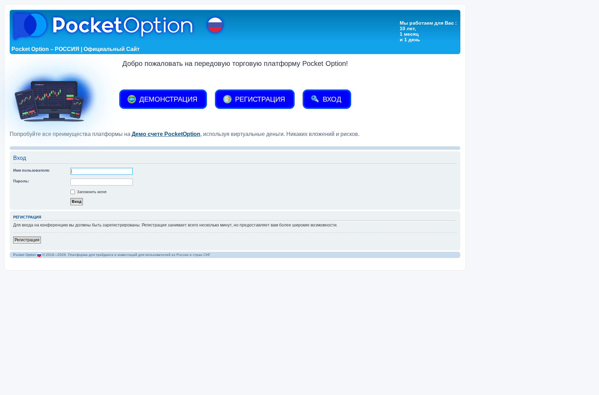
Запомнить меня (91, 192)
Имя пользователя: (31, 170)
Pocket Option (24, 255)
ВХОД (331, 99)
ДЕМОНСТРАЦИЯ (167, 99)
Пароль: (21, 181)
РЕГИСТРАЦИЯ (259, 99)
